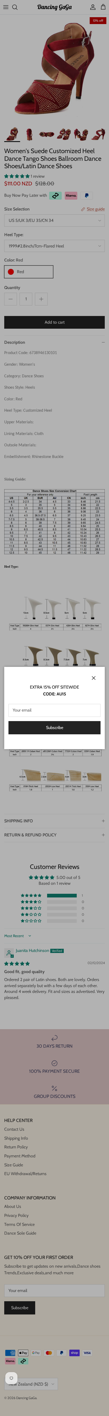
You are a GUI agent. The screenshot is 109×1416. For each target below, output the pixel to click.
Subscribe (54, 727)
